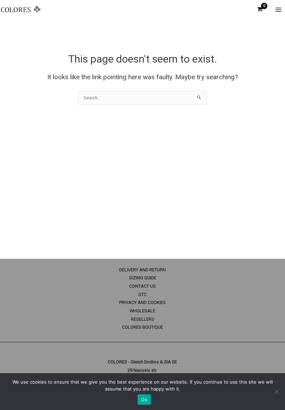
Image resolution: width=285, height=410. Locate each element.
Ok (144, 399)
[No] (276, 391)
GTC (142, 294)
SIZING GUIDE (142, 277)
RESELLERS (142, 319)
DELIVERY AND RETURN (142, 269)
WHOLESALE (142, 310)
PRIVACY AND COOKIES (142, 302)
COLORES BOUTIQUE (142, 327)
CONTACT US (142, 286)
